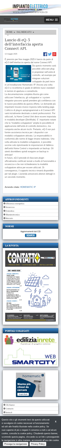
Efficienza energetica (15, 203)
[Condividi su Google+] (54, 55)
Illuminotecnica (13, 214)
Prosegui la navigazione (15, 444)
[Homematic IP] (30, 374)
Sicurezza (10, 207)
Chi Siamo (10, 405)
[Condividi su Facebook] (45, 55)
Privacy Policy (38, 444)
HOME (9, 32)
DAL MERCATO (24, 32)
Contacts (10, 408)
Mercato (9, 218)
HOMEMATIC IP (28, 187)
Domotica (10, 211)
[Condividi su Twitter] (50, 55)
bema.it (9, 412)
